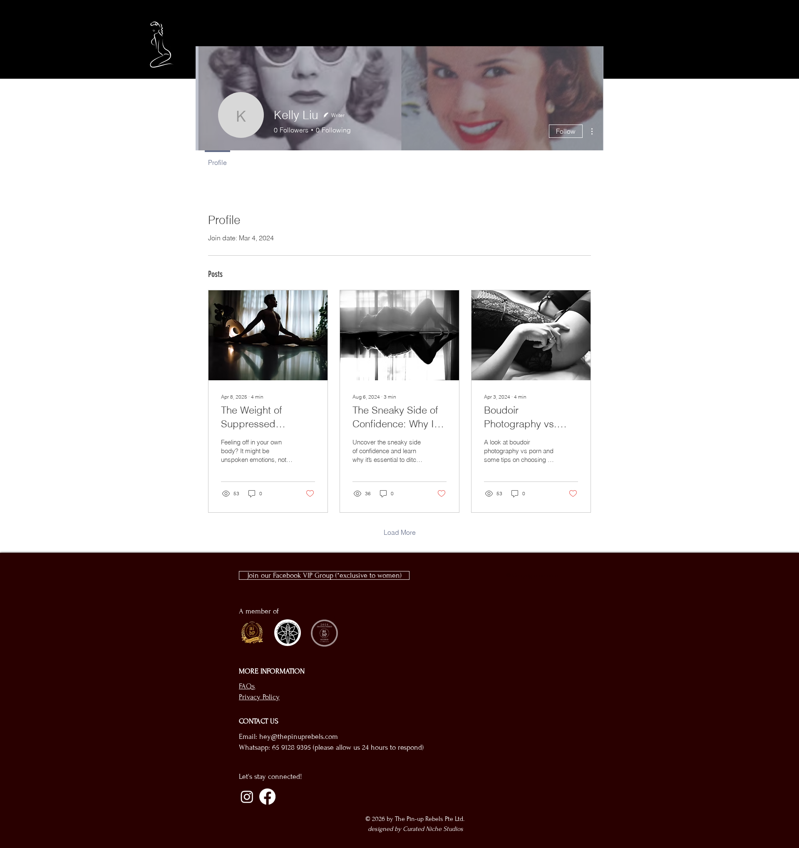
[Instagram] (247, 796)
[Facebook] (267, 796)
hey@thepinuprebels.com (298, 736)
